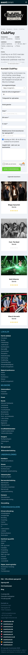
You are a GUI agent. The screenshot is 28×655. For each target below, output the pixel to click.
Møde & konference (7, 370)
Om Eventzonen (6, 586)
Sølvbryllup (4, 358)
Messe (3, 379)
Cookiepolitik (5, 594)
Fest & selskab (6, 336)
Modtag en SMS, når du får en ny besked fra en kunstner (15, 140)
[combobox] (14, 113)
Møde (3, 372)
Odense (17, 39)
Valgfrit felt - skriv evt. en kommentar (11, 146)
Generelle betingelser (7, 596)
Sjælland (9, 44)
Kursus (3, 375)
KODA (18, 652)
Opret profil (5, 582)
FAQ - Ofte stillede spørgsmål (11, 579)
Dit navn (5, 117)
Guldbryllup (4, 360)
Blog (2, 589)
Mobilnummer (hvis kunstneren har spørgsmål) (13, 132)
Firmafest (4, 338)
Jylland (3, 44)
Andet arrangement (7, 366)
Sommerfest (5, 351)
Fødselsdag (4, 342)
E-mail (5, 124)
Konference (4, 377)
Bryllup (3, 340)
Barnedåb (4, 349)
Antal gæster (6, 104)
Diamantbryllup (6, 362)
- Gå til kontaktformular (8, 613)
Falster (3, 46)
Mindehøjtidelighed (7, 364)
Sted (4, 111)
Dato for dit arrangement (11, 92)
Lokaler (5, 332)
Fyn (2, 48)
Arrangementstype (8, 85)
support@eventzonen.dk (9, 618)
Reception (4, 353)
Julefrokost (4, 344)
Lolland (8, 46)
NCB (24, 652)
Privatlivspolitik (6, 598)
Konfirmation (5, 347)
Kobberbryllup (5, 355)
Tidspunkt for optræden (10, 98)
